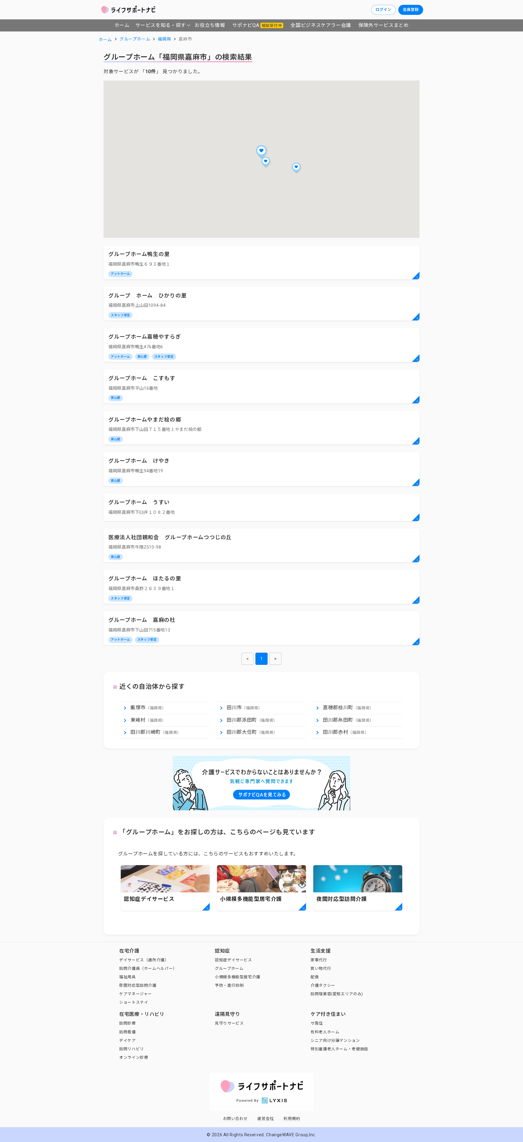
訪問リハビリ (131, 1049)
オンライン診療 (133, 1057)
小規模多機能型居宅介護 (237, 977)
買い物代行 (321, 968)
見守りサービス (229, 1023)
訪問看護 (127, 1032)
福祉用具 (127, 977)
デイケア (127, 1040)
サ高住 (317, 1023)
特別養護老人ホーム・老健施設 (339, 1049)
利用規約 (292, 1118)
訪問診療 (127, 1023)
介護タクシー (323, 985)
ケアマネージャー (135, 994)
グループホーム (229, 968)
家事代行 (319, 960)
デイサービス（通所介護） (144, 960)
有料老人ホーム (325, 1032)
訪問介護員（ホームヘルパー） (148, 968)
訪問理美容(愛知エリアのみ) (337, 994)
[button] (261, 151)
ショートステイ (133, 1002)
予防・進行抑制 (229, 985)
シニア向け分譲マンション (335, 1040)
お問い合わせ (235, 1118)
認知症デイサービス (233, 960)
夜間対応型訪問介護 (137, 985)
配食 (315, 977)
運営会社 (265, 1118)
